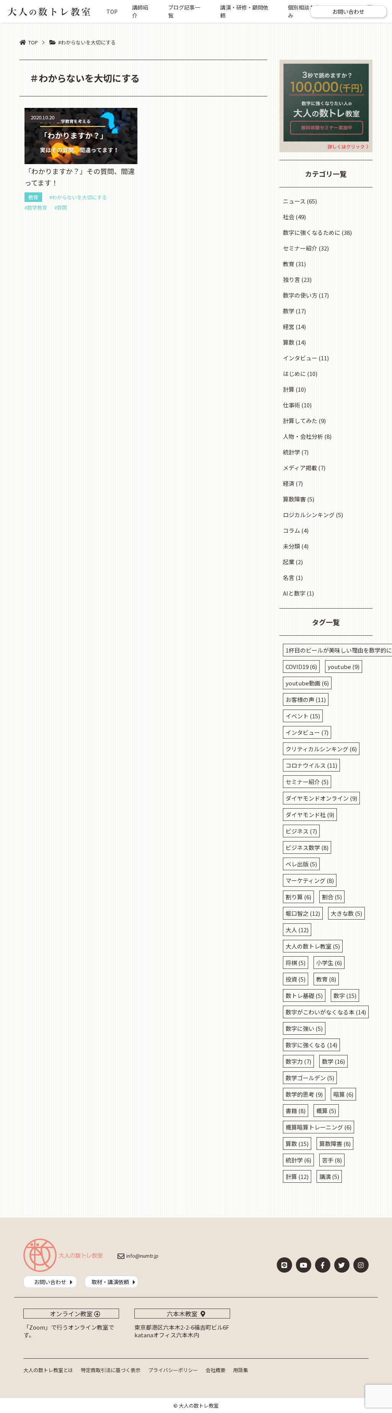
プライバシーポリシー (173, 1370)
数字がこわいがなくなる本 (326, 1012)
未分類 (291, 546)
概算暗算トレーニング (318, 1127)
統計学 (291, 452)
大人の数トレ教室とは (48, 1370)
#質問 (60, 207)
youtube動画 (307, 683)
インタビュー (300, 358)
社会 (288, 217)
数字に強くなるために (311, 232)
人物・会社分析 (303, 436)
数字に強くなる (311, 1045)
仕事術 (291, 405)
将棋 (295, 963)
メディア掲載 (300, 468)
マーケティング (310, 880)
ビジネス (301, 831)
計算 (288, 389)
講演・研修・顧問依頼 (244, 11)
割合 (332, 897)
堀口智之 (303, 913)
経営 (288, 326)
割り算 (298, 897)
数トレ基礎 (304, 995)
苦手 (332, 1160)
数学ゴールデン (310, 1078)
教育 (33, 197)
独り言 (291, 279)
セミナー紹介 (300, 248)
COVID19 (301, 667)
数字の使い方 (300, 295)
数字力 (298, 1061)
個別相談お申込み (306, 11)
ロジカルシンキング (309, 515)
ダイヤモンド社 (310, 815)
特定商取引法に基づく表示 (110, 1370)
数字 (344, 995)
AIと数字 (294, 593)
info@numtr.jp (142, 1255)
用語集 (240, 1370)
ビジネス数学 (307, 847)
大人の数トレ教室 (313, 946)
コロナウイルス (311, 765)
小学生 (329, 963)
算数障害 (294, 499)
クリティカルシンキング (321, 749)
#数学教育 (35, 207)
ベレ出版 (301, 864)
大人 (297, 930)
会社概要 (215, 1370)
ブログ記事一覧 (184, 11)
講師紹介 (140, 11)
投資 (295, 979)
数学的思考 (304, 1094)
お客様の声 (306, 699)
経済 (288, 483)
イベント (303, 716)
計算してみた (300, 421)
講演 (329, 1176)
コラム (291, 530)
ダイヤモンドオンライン (321, 798)
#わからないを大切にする (78, 197)
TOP (112, 11)
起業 (288, 562)
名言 (288, 577)
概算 (326, 1111)
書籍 (295, 1111)
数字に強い (304, 1028)
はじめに (294, 374)
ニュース (294, 201)
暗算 (343, 1094)
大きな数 (346, 913)
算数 (288, 342)
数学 (288, 311)
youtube (343, 667)
